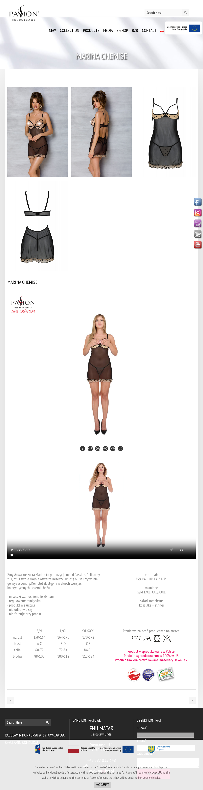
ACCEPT (102, 784)
